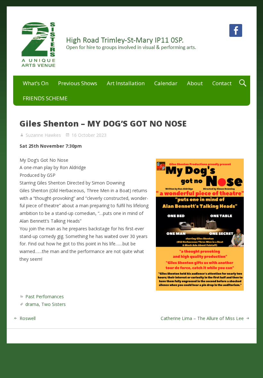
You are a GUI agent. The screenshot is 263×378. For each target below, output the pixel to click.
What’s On (35, 83)
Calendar (165, 83)
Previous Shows (77, 83)
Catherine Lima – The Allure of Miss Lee (202, 318)
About (195, 83)
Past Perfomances (44, 296)
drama (32, 304)
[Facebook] (235, 31)
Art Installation (126, 83)
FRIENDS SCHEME (45, 98)
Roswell (28, 318)
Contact (222, 83)
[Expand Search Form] (242, 83)
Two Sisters (53, 304)
